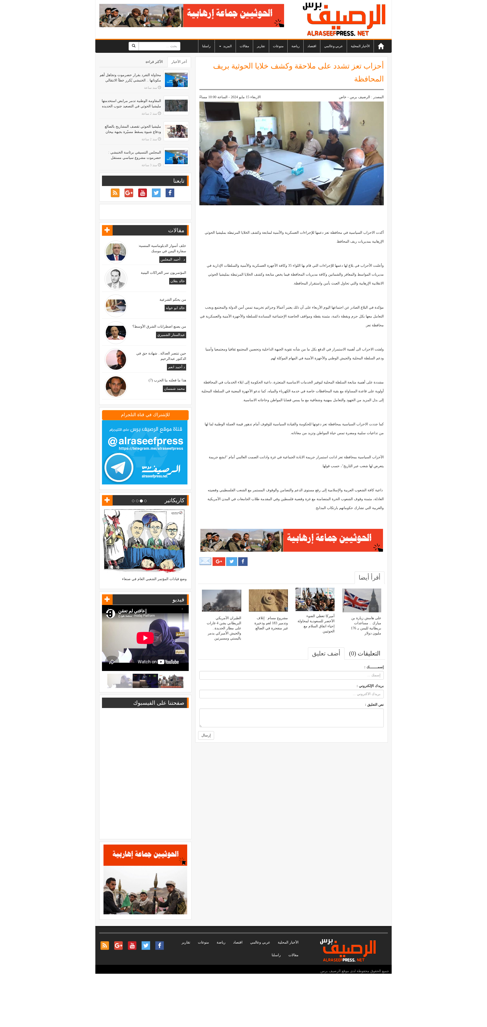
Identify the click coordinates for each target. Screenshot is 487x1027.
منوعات (278, 46)
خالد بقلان (177, 281)
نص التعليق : (374, 704)
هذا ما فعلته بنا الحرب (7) (167, 380)
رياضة (295, 46)
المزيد (227, 46)
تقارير (261, 46)
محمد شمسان (174, 389)
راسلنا (206, 46)
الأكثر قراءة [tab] (154, 62)
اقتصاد (311, 46)
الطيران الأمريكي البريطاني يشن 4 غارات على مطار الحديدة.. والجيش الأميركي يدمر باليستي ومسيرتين (224, 628)
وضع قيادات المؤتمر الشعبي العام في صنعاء (154, 579)
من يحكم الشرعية (173, 299)
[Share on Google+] (219, 561)
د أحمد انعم (176, 367)
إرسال (206, 735)
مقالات (244, 46)
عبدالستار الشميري (171, 335)
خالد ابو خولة (175, 308)
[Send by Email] (205, 561)
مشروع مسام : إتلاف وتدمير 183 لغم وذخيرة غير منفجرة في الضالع (271, 623)
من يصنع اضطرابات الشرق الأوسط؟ (159, 326)
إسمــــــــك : (374, 667)
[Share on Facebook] (243, 561)
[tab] (370, 577)
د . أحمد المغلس (173, 259)
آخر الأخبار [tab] (179, 62)
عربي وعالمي (333, 46)
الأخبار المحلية (360, 46)
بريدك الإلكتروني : (370, 686)
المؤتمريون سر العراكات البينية (163, 273)
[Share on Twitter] (231, 561)
